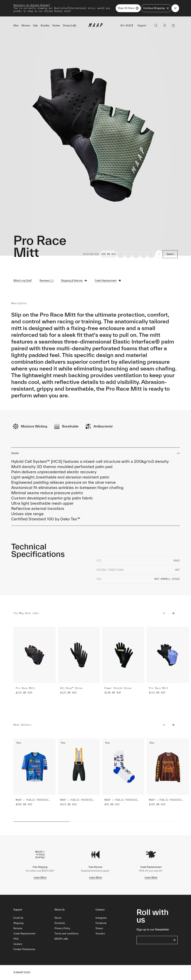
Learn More (40, 877)
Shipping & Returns (72, 280)
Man (15, 25)
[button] (33, 949)
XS (121, 254)
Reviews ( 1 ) (47, 280)
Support (141, 25)
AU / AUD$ (126, 25)
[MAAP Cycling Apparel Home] (95, 26)
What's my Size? (22, 280)
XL (151, 254)
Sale (35, 25)
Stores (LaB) (69, 25)
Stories (56, 25)
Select (170, 254)
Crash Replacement (106, 280)
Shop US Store (126, 8)
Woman (25, 25)
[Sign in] (164, 25)
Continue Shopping (154, 8)
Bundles (45, 25)
